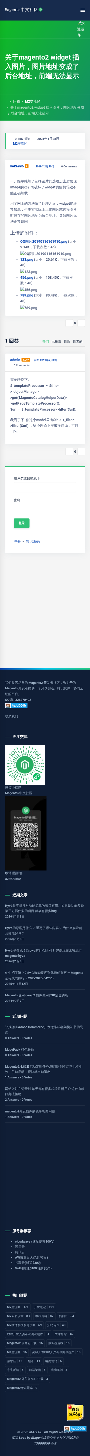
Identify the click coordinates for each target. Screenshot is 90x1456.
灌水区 (14, 1361)
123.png (27, 259)
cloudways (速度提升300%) (34, 1241)
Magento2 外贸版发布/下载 (27, 1379)
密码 (17, 500)
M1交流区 (17, 1352)
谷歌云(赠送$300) (28, 1263)
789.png (27, 295)
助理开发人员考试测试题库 (28, 1334)
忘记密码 (33, 541)
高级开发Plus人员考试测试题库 (56, 1352)
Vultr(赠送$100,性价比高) (33, 1268)
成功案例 (59, 1370)
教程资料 (44, 1316)
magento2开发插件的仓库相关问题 (30, 1111)
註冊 (17, 541)
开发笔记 (44, 1307)
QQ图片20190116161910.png (44, 241)
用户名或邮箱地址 (27, 478)
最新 (67, 341)
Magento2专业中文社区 (48, 1437)
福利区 (66, 1316)
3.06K (25, 359)
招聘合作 (56, 1325)
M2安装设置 (18, 1316)
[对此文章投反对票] (81, 323)
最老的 (77, 341)
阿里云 (20, 1247)
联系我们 (11, 716)
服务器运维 (59, 1343)
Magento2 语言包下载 (25, 1343)
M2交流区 (32, 101)
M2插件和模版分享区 (24, 1325)
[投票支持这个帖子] (69, 323)
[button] (18, 29)
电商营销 (53, 1361)
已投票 (56, 341)
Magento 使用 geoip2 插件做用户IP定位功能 (36, 995)
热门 (45, 341)
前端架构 (37, 1370)
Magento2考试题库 (22, 1388)
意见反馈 (15, 1370)
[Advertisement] (45, 611)
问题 (16, 101)
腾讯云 (20, 1252)
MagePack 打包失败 (19, 1049)
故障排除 (64, 1334)
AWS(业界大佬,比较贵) (31, 1257)
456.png (27, 277)
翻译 (34, 1361)
